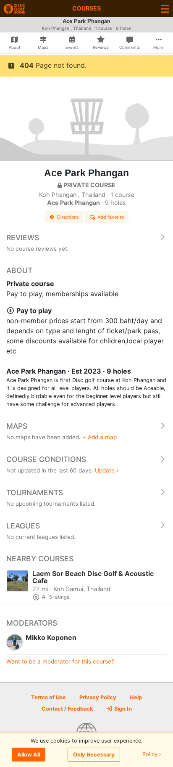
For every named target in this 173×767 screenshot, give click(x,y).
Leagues (23, 525)
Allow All (28, 754)
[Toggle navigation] (165, 8)
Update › (106, 470)
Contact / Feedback (67, 709)
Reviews (22, 237)
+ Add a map (99, 437)
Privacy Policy (97, 697)
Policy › (151, 754)
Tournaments (34, 492)
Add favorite (110, 217)
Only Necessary (94, 754)
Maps (16, 426)
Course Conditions (46, 459)
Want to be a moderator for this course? (60, 661)
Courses (86, 8)
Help (136, 697)
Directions (68, 217)
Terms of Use (48, 697)
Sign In (122, 709)
